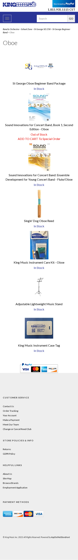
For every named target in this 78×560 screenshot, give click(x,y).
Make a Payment (11, 420)
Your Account (9, 415)
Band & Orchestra (11, 29)
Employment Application (15, 487)
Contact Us (8, 406)
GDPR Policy (9, 453)
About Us (7, 473)
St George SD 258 (42, 29)
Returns (7, 449)
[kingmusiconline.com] (19, 4)
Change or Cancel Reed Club (17, 429)
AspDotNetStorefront (60, 537)
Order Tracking (10, 410)
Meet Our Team (11, 424)
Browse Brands (11, 483)
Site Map (7, 478)
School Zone (26, 29)
